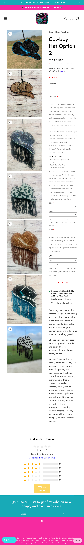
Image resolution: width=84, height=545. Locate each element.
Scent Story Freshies (24, 538)
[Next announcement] (79, 2)
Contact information (42, 543)
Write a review (42, 488)
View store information (61, 303)
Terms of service (68, 540)
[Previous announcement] (4, 2)
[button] (6, 18)
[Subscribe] (63, 514)
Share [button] (54, 77)
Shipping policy (26, 543)
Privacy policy (54, 540)
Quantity (52, 83)
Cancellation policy (59, 543)
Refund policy (41, 540)
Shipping (52, 64)
